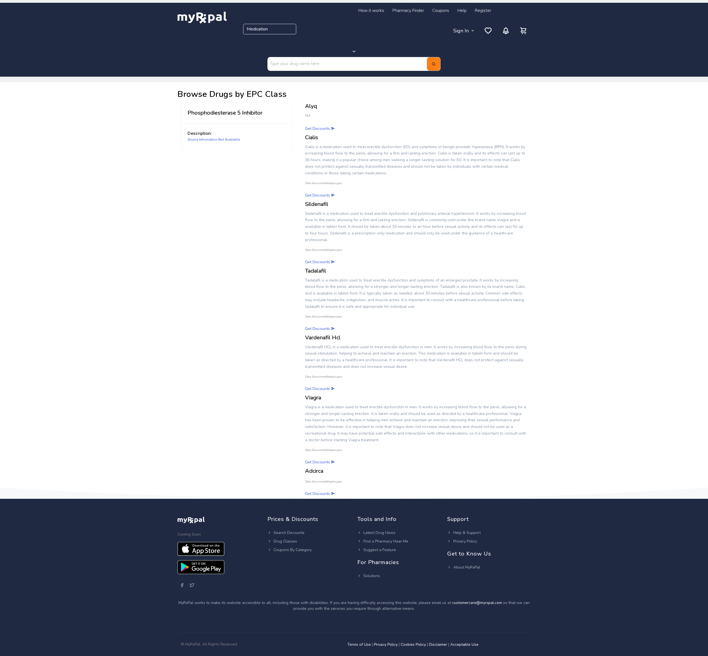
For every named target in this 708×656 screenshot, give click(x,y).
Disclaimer (438, 644)
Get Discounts (318, 128)
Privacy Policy (464, 541)
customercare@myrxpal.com (477, 602)
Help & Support (466, 532)
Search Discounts (288, 532)
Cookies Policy (413, 644)
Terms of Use (359, 644)
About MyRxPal (466, 567)
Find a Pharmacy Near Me (385, 541)
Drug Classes (284, 541)
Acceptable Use (464, 644)
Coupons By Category (292, 549)
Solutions (371, 575)
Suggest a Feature (379, 549)
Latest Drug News (378, 532)
